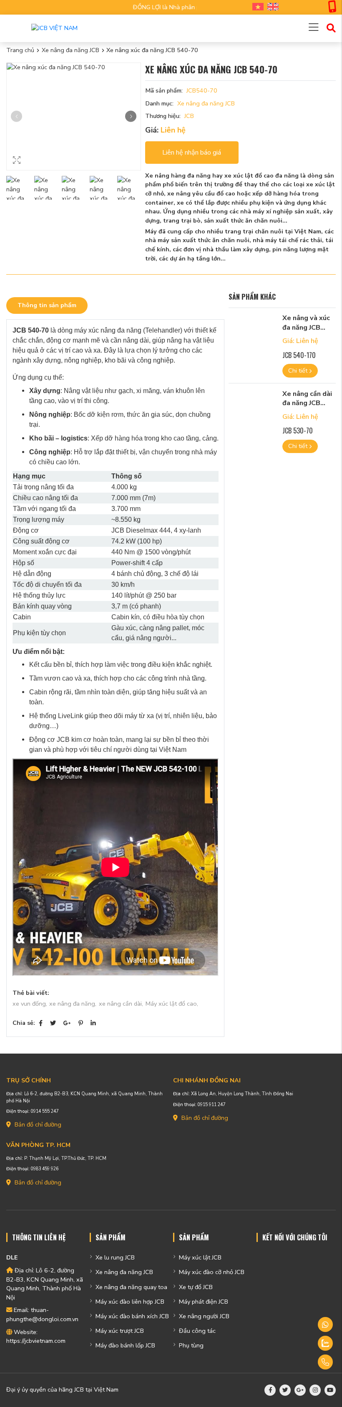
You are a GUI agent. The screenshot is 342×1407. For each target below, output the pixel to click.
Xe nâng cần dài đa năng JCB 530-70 (307, 403)
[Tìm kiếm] (331, 28)
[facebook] (270, 1390)
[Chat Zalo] (303, 1343)
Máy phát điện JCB (203, 1301)
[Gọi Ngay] (303, 1361)
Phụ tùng (191, 1345)
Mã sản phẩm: (164, 90)
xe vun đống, (30, 1003)
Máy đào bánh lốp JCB (125, 1345)
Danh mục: (159, 103)
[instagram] (315, 1390)
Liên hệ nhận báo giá (191, 152)
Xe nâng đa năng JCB (70, 50)
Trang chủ (20, 50)
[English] (271, 7)
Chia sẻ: (24, 1023)
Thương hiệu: (163, 116)
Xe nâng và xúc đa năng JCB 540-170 (306, 327)
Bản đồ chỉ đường (37, 1124)
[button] (130, 116)
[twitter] (285, 1390)
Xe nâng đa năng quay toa (131, 1287)
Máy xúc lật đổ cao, (172, 1003)
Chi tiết (298, 370)
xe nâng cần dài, (121, 1003)
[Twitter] (53, 1023)
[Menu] (313, 28)
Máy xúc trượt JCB (120, 1331)
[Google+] (67, 1023)
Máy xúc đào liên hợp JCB (130, 1301)
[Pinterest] (80, 1023)
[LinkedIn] (93, 1023)
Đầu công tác (197, 1331)
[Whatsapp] (303, 1324)
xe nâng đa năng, (72, 1003)
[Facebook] (41, 1023)
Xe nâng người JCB (204, 1316)
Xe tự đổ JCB (196, 1287)
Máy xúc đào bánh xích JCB (132, 1316)
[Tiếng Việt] (256, 7)
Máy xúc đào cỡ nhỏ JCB (211, 1272)
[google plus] (300, 1390)
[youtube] (330, 1390)
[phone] (332, 7)
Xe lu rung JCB (115, 1257)
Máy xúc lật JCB (200, 1257)
